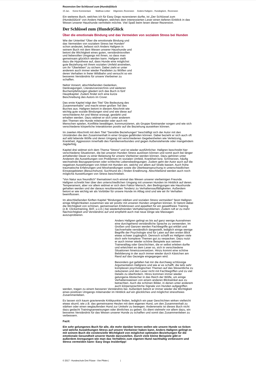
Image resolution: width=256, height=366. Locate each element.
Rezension (129, 11)
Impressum (114, 360)
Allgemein (118, 11)
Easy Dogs (114, 16)
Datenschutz (127, 360)
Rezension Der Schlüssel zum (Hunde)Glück (90, 6)
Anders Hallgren (145, 11)
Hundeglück (160, 11)
